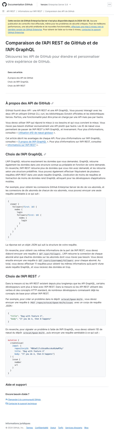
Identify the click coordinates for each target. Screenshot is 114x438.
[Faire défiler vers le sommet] (108, 432)
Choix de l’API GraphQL (24, 154)
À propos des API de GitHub (28, 103)
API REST (11, 11)
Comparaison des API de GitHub (59, 11)
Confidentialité (41, 427)
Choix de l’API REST (21, 276)
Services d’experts (73, 427)
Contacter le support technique (22, 403)
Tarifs (60, 427)
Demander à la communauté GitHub (24, 399)
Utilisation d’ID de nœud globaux (35, 132)
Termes (29, 427)
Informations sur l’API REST (30, 11)
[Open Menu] (109, 4)
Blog (86, 427)
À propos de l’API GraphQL (32, 141)
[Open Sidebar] (3, 11)
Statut (53, 427)
